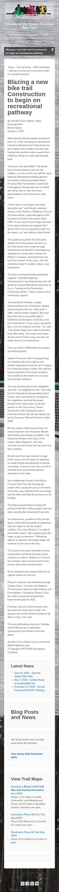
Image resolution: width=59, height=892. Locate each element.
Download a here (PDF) (27, 790)
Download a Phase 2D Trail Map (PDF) (27, 834)
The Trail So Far (24, 67)
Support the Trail (14, 873)
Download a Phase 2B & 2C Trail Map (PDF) (28, 816)
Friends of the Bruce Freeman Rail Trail (32, 890)
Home (11, 67)
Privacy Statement (40, 876)
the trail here (30, 743)
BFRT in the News (42, 67)
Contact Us (25, 876)
